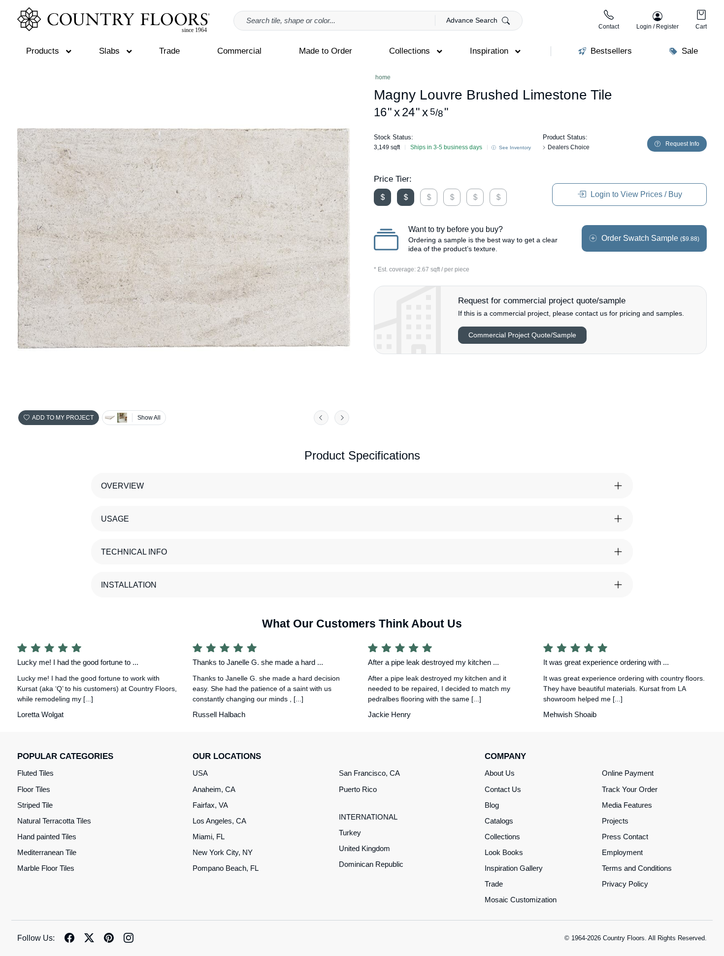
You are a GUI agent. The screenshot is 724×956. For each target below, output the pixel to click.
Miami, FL (209, 836)
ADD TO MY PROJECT (63, 417)
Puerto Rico (358, 789)
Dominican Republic (371, 864)
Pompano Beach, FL (226, 868)
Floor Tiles (33, 789)
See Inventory (514, 147)
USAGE (115, 519)
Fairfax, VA (210, 805)
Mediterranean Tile (46, 852)
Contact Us (503, 789)
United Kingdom (364, 848)
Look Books (504, 852)
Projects (615, 821)
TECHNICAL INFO (134, 552)
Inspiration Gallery (514, 868)
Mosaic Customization (521, 899)
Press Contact (625, 836)
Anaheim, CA (214, 789)
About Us (500, 773)
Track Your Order (630, 789)
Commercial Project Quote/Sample (522, 335)
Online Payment (628, 773)
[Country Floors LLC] (113, 20)
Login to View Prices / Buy (635, 194)
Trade (494, 884)
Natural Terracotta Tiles (54, 821)
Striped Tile (35, 805)
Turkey (350, 832)
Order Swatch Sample (649, 238)
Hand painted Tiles (46, 836)
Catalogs (499, 821)
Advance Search (472, 20)
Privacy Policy (625, 884)
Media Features (627, 805)
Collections (502, 836)
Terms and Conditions (637, 868)
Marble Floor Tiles (45, 868)
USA (200, 773)
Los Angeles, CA (219, 821)
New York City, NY (223, 852)
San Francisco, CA (369, 773)
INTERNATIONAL (368, 817)
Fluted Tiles (35, 773)
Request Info (682, 143)
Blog (492, 805)
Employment (622, 852)
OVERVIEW (122, 486)
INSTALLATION (129, 585)
